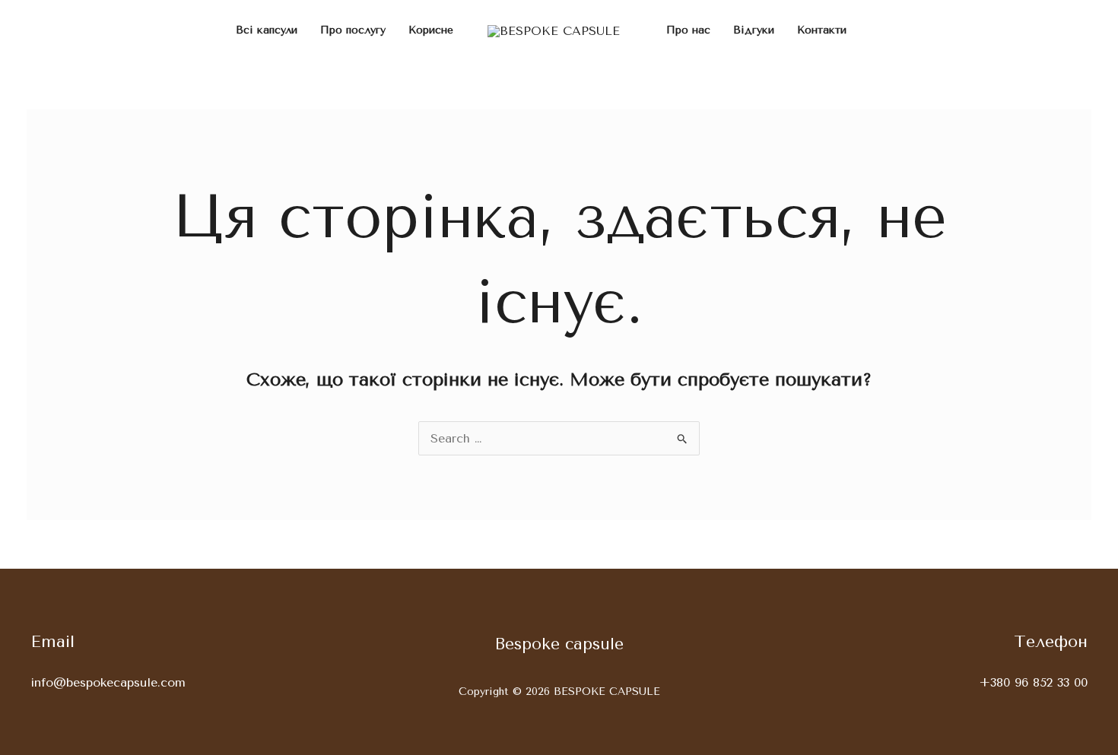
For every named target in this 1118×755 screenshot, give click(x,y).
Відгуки (753, 30)
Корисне (430, 30)
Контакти (821, 30)
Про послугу (353, 30)
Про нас (688, 30)
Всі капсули (266, 30)
